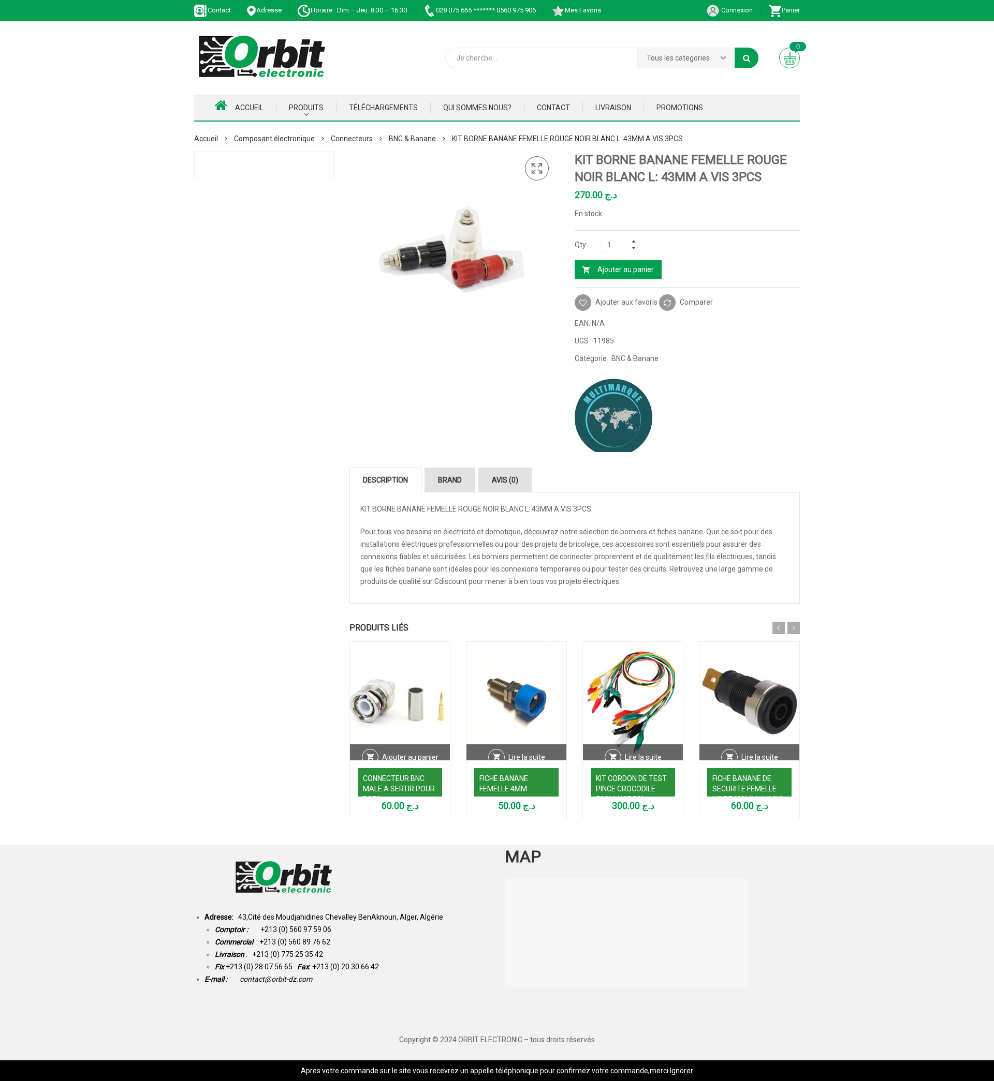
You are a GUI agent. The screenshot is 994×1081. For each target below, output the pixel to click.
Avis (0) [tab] (505, 480)
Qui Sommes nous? (477, 107)
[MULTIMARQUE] (613, 413)
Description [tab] (385, 480)
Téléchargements (383, 107)
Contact (219, 10)
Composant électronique (274, 138)
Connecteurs (352, 138)
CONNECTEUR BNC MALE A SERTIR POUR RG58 (399, 788)
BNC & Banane (412, 138)
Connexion (736, 10)
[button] (537, 169)
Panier (791, 10)
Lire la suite (526, 757)
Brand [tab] (450, 480)
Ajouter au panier (625, 269)
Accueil (249, 107)
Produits (306, 107)
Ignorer (681, 1071)
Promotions (679, 107)
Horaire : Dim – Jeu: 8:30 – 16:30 (359, 10)
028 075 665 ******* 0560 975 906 (486, 10)
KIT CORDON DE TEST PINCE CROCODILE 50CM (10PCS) (631, 788)
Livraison (613, 107)
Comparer (696, 302)
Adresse (269, 10)
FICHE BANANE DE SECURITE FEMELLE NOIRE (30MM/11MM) (748, 788)
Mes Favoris (583, 10)
